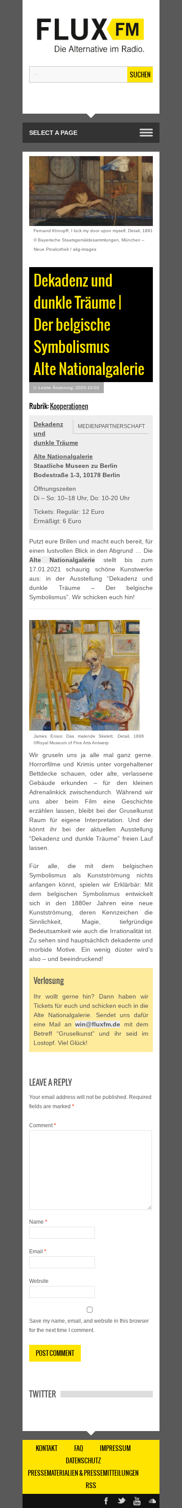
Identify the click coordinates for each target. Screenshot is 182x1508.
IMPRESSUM (115, 1448)
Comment (42, 1125)
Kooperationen (69, 406)
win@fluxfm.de (97, 1024)
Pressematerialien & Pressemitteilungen (83, 1473)
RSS (91, 1485)
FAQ (78, 1448)
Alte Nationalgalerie (63, 456)
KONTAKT (46, 1448)
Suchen (140, 75)
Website (39, 1281)
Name (38, 1222)
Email (37, 1251)
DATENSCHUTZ (83, 1461)
